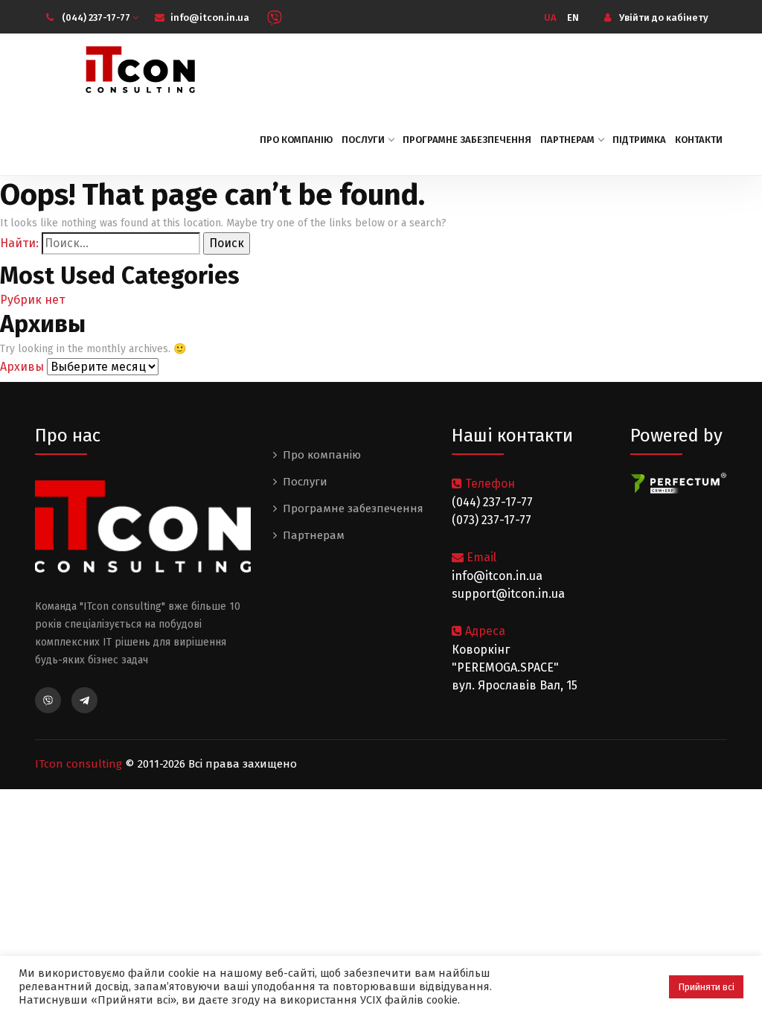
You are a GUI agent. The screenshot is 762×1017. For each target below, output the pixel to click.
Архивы (22, 367)
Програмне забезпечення (467, 139)
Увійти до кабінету (662, 17)
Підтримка (639, 139)
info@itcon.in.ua (209, 17)
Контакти (699, 139)
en (573, 17)
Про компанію (296, 139)
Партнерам (567, 139)
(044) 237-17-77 (97, 17)
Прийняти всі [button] (706, 986)
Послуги (363, 139)
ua (550, 17)
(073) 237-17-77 (491, 520)
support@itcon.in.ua (508, 594)
